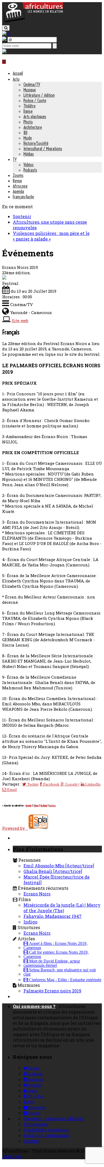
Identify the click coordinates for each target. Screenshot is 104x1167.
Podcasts (30, 170)
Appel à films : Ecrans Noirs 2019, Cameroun (55, 945)
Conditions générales (46, 1130)
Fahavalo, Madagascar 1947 (52, 916)
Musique (29, 89)
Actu (16, 79)
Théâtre (29, 106)
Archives (12, 1156)
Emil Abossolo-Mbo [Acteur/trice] (58, 865)
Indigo (30, 922)
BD (25, 132)
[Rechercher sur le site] (6, 28)
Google (28, 805)
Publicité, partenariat (46, 1135)
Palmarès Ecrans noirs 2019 (52, 991)
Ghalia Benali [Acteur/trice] (52, 871)
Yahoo (36, 805)
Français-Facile (23, 196)
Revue (17, 180)
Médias (28, 154)
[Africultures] (32, 22)
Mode (27, 138)
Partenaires (35, 1124)
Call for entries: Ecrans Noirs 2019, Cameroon (56, 954)
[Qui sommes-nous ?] (4, 51)
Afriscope (20, 186)
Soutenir (22, 216)
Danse (28, 111)
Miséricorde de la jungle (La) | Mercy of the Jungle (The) (62, 907)
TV (15, 159)
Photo (28, 122)
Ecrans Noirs (36, 893)
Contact (31, 1141)
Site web (20, 320)
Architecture (32, 127)
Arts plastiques (34, 116)
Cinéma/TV (31, 84)
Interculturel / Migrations (42, 148)
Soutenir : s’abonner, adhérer (53, 1118)
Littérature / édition (39, 95)
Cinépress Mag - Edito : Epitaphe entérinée (64, 980)
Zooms (18, 175)
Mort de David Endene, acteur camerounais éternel (51, 963)
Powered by (15, 828)
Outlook (44, 805)
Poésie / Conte (34, 100)
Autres (52, 805)
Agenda (18, 191)
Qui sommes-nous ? (34, 1006)
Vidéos (28, 164)
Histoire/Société (35, 143)
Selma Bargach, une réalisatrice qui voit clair (59, 972)
